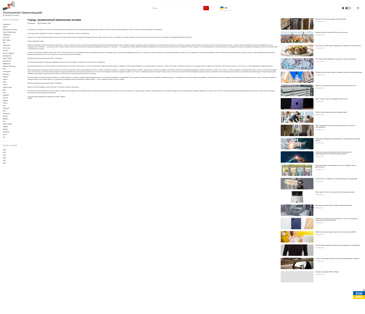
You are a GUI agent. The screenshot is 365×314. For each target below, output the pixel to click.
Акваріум (5, 100)
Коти (4, 105)
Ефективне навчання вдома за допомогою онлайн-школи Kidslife (335, 232)
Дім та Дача (6, 40)
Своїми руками (7, 124)
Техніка (5, 84)
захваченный (42, 96)
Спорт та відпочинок (9, 32)
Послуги (5, 50)
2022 (4, 160)
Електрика (6, 108)
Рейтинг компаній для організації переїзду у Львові (331, 112)
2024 (4, 155)
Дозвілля (5, 118)
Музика (5, 116)
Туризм (5, 79)
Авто (4, 111)
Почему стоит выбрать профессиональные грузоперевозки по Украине (337, 258)
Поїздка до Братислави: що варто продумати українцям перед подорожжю (338, 72)
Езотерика (6, 132)
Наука (5, 82)
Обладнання (7, 35)
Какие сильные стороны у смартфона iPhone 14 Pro (331, 99)
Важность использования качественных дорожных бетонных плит (335, 85)
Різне (4, 69)
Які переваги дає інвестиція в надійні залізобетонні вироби (333, 205)
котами (57, 96)
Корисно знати (7, 87)
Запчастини (6, 48)
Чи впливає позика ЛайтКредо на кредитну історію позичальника (335, 59)
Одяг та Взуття (7, 58)
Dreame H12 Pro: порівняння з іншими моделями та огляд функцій (336, 178)
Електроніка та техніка (10, 29)
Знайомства (6, 45)
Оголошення (7, 71)
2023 (4, 158)
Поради (5, 129)
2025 (4, 152)
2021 (4, 163)
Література (6, 113)
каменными (50, 96)
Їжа (4, 137)
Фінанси (5, 97)
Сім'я (4, 92)
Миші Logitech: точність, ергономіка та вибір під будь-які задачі (334, 192)
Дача (4, 90)
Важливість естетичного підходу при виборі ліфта (330, 19)
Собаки (5, 103)
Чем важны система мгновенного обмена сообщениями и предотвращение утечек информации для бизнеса (333, 152)
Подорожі (6, 95)
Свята (5, 134)
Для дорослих (7, 56)
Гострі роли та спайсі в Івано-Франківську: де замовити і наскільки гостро (338, 45)
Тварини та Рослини (9, 66)
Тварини (5, 126)
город (35, 96)
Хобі (4, 42)
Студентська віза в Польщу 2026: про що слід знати (331, 32)
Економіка (6, 74)
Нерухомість (7, 24)
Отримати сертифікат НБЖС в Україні (327, 272)
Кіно (4, 121)
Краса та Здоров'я (8, 53)
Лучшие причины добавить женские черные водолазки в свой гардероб (337, 245)
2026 (4, 150)
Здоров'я (5, 76)
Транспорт (6, 37)
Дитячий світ (7, 61)
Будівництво (6, 63)
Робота (5, 27)
